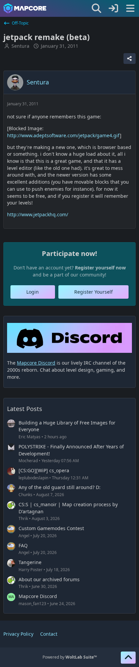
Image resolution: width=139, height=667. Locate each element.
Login (32, 292)
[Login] (113, 8)
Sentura (20, 46)
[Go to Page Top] (128, 658)
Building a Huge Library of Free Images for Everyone (67, 426)
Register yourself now (100, 267)
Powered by (70, 657)
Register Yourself (93, 292)
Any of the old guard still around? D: (60, 487)
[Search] (96, 8)
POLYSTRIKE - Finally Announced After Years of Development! (71, 450)
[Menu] (130, 8)
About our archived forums (49, 579)
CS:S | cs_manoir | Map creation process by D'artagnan (68, 508)
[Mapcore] (25, 8)
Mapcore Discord (38, 596)
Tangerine (30, 562)
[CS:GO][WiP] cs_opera (44, 470)
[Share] (129, 58)
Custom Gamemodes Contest (51, 528)
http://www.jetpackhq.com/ (37, 214)
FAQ (23, 545)
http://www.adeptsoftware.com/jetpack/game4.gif (63, 135)
